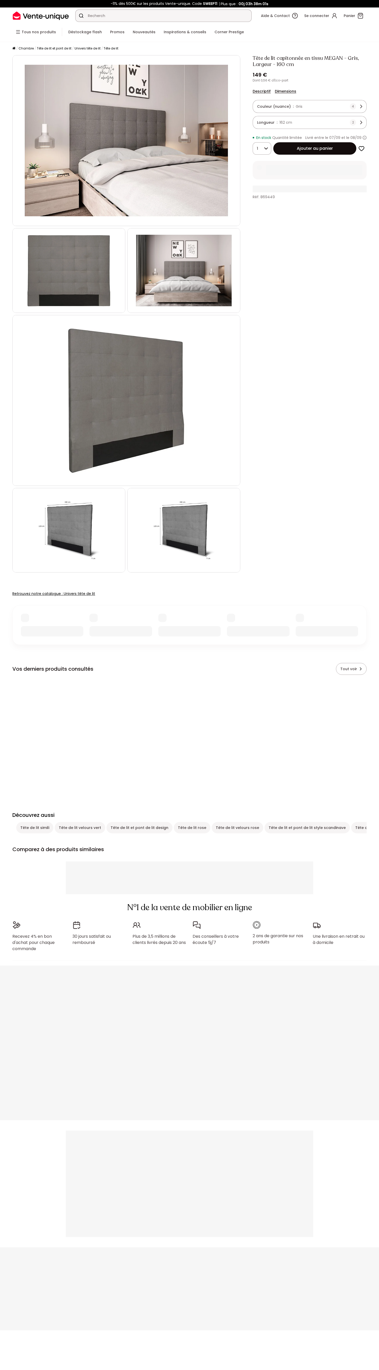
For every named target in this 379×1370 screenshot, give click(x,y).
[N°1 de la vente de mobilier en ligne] (40, 15)
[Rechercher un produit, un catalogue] (81, 15)
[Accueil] (13, 49)
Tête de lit (111, 48)
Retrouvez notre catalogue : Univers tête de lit (53, 593)
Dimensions (285, 91)
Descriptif (262, 91)
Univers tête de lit (88, 48)
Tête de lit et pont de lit (54, 48)
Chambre (26, 48)
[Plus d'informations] (364, 138)
